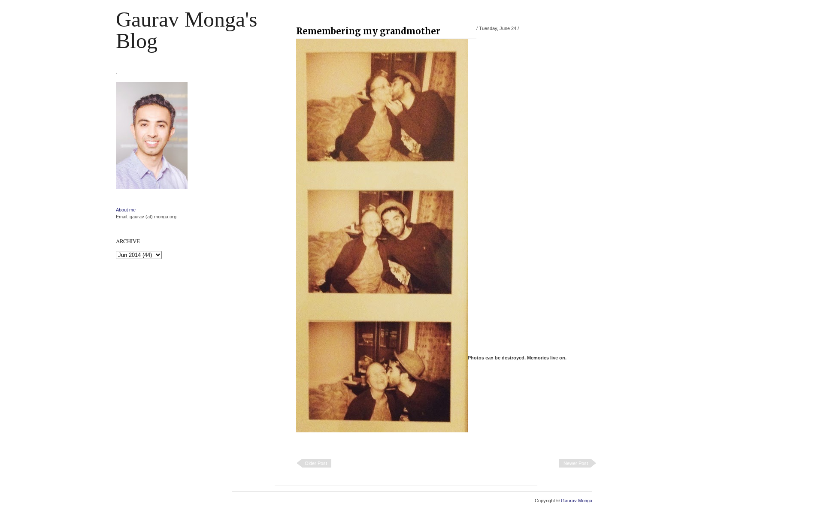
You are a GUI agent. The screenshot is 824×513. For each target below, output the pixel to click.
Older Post (316, 463)
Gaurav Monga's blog (186, 30)
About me (126, 209)
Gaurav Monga (576, 500)
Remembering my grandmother (368, 31)
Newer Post (575, 463)
